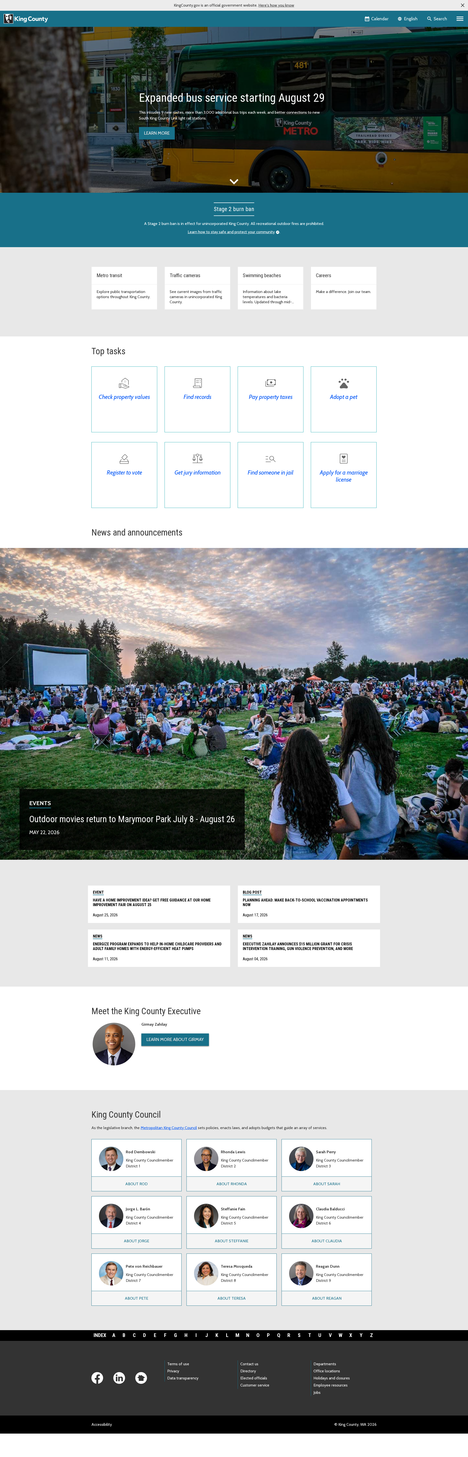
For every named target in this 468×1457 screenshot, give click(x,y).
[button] (462, 5)
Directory (248, 1371)
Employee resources (330, 1385)
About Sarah (326, 1184)
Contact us (249, 1364)
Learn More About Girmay (175, 1039)
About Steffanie (231, 1241)
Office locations (326, 1371)
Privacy (173, 1371)
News (97, 936)
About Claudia (327, 1241)
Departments (324, 1364)
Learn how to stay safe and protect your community (231, 232)
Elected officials (253, 1378)
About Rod (136, 1184)
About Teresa (231, 1298)
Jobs (317, 1392)
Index (100, 1335)
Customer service (254, 1385)
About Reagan (326, 1298)
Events (40, 803)
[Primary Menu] (460, 19)
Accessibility (101, 1424)
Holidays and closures (331, 1378)
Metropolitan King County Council (169, 1127)
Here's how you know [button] (276, 5)
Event (98, 892)
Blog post (252, 892)
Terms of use (178, 1364)
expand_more (234, 181)
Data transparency (182, 1378)
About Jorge (136, 1241)
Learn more (157, 133)
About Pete (136, 1298)
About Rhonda (231, 1184)
